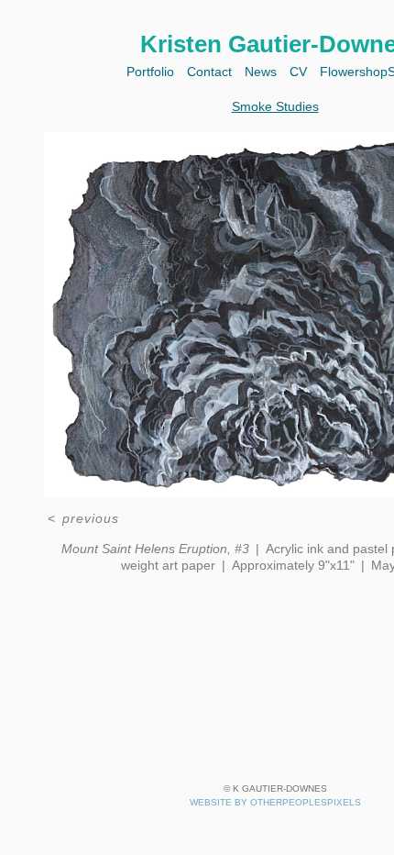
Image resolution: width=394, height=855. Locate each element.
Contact (206, 71)
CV (298, 71)
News (260, 71)
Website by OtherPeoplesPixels (275, 802)
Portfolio (142, 71)
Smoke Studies (275, 106)
